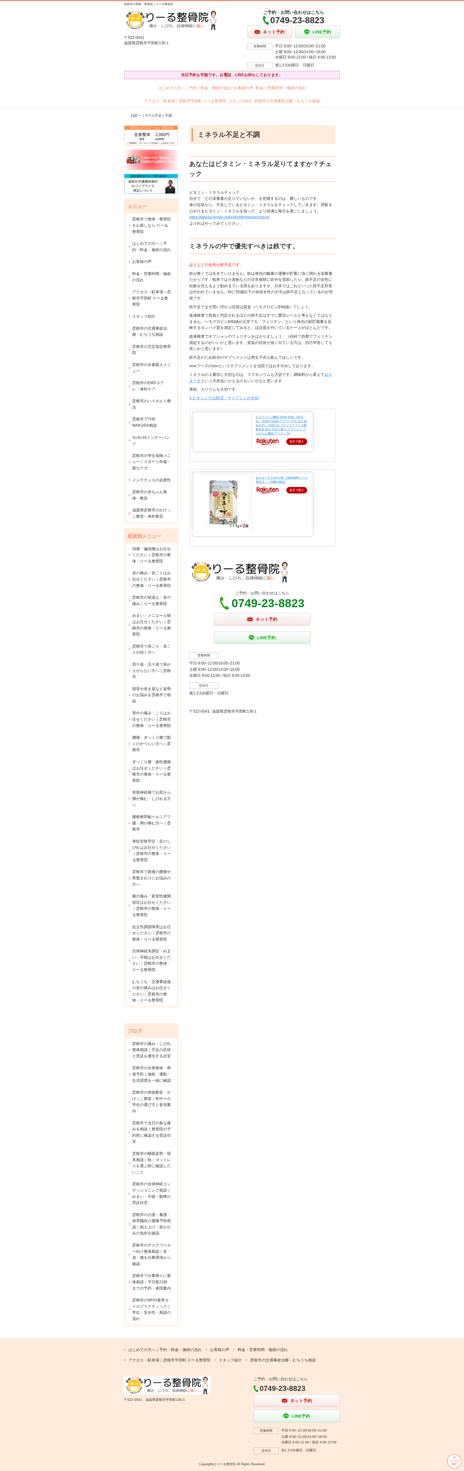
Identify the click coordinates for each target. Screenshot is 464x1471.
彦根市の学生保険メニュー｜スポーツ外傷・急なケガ (151, 462)
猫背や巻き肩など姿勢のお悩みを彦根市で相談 (151, 695)
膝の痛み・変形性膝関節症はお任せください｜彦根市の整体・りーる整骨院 (151, 905)
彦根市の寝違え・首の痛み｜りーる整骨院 (151, 600)
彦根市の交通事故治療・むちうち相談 (287, 101)
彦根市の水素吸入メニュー (151, 368)
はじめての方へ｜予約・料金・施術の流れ (195, 88)
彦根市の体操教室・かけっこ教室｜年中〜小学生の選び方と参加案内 (151, 1101)
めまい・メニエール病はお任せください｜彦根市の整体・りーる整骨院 (151, 624)
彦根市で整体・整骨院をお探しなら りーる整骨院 (151, 225)
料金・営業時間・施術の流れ (281, 88)
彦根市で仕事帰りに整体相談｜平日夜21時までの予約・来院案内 (151, 1282)
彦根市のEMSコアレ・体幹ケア (148, 386)
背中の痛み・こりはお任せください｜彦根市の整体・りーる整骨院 (151, 719)
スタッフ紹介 (240, 101)
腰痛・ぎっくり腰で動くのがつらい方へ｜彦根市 (151, 743)
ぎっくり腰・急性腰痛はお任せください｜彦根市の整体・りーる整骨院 (151, 771)
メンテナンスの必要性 (151, 480)
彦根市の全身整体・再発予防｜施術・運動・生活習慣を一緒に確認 (151, 1074)
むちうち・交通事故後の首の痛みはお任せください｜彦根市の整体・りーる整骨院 (151, 991)
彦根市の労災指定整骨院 (151, 349)
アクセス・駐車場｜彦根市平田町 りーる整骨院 (185, 101)
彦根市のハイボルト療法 (151, 404)
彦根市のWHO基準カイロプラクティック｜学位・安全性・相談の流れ (151, 1309)
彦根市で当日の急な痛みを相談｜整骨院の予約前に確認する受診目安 (151, 1132)
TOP (134, 115)
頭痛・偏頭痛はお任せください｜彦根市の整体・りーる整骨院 (151, 555)
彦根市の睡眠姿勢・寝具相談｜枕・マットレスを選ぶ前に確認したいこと (151, 1162)
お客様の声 (243, 88)
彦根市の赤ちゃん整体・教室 (149, 495)
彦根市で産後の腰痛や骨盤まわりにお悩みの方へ (151, 878)
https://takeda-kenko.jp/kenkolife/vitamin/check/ (229, 217)
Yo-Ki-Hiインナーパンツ (151, 440)
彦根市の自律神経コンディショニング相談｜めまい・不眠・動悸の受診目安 (151, 1193)
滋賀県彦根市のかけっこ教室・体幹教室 (151, 513)
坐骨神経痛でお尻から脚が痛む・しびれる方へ (151, 798)
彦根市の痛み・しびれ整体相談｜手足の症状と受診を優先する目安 (151, 1050)
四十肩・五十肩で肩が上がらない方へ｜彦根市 (151, 670)
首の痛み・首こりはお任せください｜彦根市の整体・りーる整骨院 (151, 579)
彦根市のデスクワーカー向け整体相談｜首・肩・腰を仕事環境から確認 (151, 1254)
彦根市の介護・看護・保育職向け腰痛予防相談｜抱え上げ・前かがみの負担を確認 (151, 1224)
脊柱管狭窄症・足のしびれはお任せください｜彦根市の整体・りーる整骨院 (151, 850)
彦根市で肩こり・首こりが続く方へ (151, 649)
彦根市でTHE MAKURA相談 (144, 422)
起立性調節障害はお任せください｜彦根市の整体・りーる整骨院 (151, 933)
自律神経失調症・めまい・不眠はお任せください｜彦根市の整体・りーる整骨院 (151, 960)
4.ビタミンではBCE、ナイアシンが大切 (224, 398)
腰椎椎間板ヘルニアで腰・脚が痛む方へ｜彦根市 (151, 823)
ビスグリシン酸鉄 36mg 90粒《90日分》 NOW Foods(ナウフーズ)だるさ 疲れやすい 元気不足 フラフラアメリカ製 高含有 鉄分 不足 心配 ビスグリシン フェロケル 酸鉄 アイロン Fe (281, 425)
